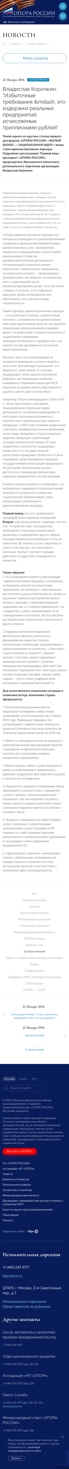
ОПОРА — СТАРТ (34, 990)
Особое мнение (35, 44)
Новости (16, 44)
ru (62, 16)
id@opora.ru (12, 1276)
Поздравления (34, 970)
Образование (11, 1215)
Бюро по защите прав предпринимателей (34, 958)
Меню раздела (35, 58)
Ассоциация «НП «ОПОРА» (19, 1168)
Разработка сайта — (18, 1231)
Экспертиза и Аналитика (17, 1190)
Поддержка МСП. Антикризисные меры (34, 977)
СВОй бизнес (34, 983)
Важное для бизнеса (34, 913)
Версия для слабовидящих (21, 22)
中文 (34, 1078)
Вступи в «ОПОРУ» (20, 1151)
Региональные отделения (24, 1301)
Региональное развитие (34, 919)
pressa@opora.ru (12, 1406)
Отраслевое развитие (34, 925)
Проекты (8, 1220)
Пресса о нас (34, 945)
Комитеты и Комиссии (16, 1179)
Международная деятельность (34, 932)
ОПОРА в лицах (34, 938)
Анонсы (34, 906)
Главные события (34, 900)
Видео (34, 964)
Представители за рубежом (26, 1306)
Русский (9, 1078)
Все (34, 893)
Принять (16, 1458)
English (23, 1078)
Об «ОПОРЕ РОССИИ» (16, 1163)
